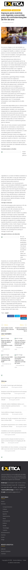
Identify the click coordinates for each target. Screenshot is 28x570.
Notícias (3, 504)
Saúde (4, 525)
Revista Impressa (5, 551)
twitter (17, 316)
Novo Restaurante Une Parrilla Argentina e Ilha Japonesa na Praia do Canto (20, 360)
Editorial (3, 549)
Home (2, 501)
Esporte (5, 514)
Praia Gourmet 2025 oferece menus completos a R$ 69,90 (7, 359)
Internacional (6, 521)
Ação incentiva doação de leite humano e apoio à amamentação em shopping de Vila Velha (13, 440)
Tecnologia (6, 528)
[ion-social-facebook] (12, 566)
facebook (11, 316)
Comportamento (7, 507)
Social (2, 537)
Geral (4, 518)
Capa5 (6, 313)
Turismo (5, 530)
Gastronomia (16, 10)
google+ (24, 316)
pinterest (24, 318)
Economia (5, 511)
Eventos (3, 535)
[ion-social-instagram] (15, 566)
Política (5, 523)
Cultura (5, 509)
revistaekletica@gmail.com (13, 492)
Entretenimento (6, 10)
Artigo (2, 539)
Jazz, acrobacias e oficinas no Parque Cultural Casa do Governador (20, 343)
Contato (3, 553)
